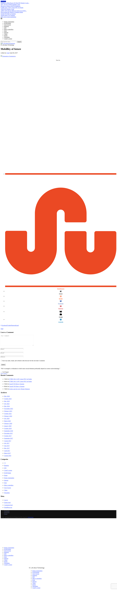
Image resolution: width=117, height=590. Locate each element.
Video (5, 34)
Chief (8, 53)
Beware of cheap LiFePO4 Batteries (10, 6)
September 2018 (8, 431)
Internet (6, 32)
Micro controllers (8, 29)
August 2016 (7, 455)
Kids (5, 31)
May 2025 (7, 401)
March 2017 (7, 453)
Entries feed (7, 502)
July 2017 (6, 443)
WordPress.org (8, 507)
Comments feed (8, 505)
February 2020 (8, 423)
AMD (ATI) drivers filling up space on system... (14, 10)
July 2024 (6, 403)
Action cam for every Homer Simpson (19, 389)
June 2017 (7, 445)
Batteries (6, 26)
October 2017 (8, 436)
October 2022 (8, 413)
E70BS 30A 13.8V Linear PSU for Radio (12, 7)
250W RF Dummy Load (7, 9)
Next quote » (4, 373)
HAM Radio (7, 23)
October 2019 (8, 428)
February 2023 (8, 411)
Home (5, 35)
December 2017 (8, 433)
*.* (5, 463)
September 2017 (8, 438)
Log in (6, 500)
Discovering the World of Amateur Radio (12, 12)
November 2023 (8, 408)
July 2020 (6, 418)
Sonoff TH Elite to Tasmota (8, 14)
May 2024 (7, 406)
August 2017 (7, 441)
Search (19, 41)
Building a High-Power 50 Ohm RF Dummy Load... (15, 3)
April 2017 (7, 450)
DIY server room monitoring (8, 17)
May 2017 (7, 448)
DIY (5, 28)
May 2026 (7, 396)
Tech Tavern (7, 25)
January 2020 (7, 426)
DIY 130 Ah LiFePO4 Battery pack (10, 4)
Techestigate (30, 517)
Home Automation (9, 21)
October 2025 (8, 398)
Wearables (7, 37)
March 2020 (7, 421)
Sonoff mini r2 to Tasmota (8, 15)
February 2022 (8, 416)
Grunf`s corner (8, 38)
